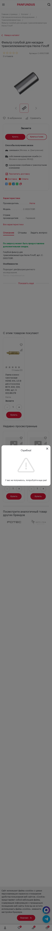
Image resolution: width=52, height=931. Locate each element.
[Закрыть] (47, 448)
